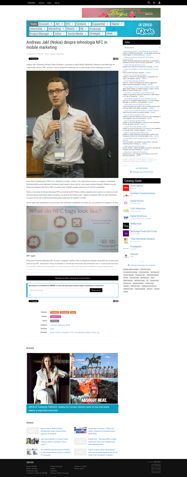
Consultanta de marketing (130, 272)
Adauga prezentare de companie (143, 265)
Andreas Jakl (56, 317)
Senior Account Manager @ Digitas (135, 75)
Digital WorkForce (138, 216)
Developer (55, 321)
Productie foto (127, 283)
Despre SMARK (31, 466)
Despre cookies (79, 468)
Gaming (126, 277)
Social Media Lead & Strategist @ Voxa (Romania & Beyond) (140, 139)
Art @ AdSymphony (130, 164)
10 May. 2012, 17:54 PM (34, 54)
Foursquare (64, 312)
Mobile (68, 325)
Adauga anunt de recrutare (142, 172)
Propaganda (135, 246)
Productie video (150, 283)
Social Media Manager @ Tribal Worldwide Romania (140, 99)
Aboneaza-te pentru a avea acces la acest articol (72, 278)
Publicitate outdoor (128, 289)
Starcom (134, 254)
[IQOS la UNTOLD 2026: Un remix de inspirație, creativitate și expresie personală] (72, 382)
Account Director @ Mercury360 (134, 115)
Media (88, 332)
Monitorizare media (139, 280)
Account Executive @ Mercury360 (135, 127)
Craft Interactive (137, 208)
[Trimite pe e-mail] (117, 59)
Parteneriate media (32, 471)
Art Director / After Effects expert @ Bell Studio (139, 93)
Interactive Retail (134, 277)
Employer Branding (129, 275)
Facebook (55, 312)
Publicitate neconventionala (149, 286)
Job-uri (57, 3)
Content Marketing (144, 272)
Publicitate (133, 188)
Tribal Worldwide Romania (142, 239)
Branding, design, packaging (131, 269)
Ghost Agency (136, 185)
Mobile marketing (146, 218)
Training (126, 291)
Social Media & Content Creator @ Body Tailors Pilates (141, 87)
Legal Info (53, 471)
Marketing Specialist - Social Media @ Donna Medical (141, 51)
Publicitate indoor (135, 286)
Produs (93, 332)
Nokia (73, 312)
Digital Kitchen (137, 201)
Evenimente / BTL (135, 234)
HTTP (72, 332)
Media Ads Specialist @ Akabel (134, 146)
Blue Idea (157, 462)
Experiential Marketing (153, 275)
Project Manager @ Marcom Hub (134, 65)
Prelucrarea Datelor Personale (59, 473)
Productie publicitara (138, 283)
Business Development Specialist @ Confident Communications (138, 58)
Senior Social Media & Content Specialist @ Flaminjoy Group (141, 70)
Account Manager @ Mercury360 (134, 121)
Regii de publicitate (140, 289)
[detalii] (148, 55)
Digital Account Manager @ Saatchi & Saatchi (138, 158)
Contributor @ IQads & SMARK (36, 473)
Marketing (61, 325)
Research (149, 289)
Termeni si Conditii (80, 466)
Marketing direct (145, 277)
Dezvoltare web (155, 272)
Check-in (58, 332)
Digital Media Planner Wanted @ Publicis (137, 105)
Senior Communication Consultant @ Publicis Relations (141, 110)
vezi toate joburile (142, 168)
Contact (52, 468)
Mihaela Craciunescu (57, 54)
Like (75, 332)
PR (131, 196)
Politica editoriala (31, 468)
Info (30, 295)
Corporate (53, 325)
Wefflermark (135, 223)
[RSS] (114, 59)
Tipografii (156, 289)
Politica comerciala (56, 466)
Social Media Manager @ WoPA (134, 81)
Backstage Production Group (143, 231)
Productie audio (154, 280)
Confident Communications (142, 193)
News (46, 54)
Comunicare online (135, 203)
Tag (98, 332)
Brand (52, 332)
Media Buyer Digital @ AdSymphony (135, 152)
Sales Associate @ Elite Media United (136, 133)
